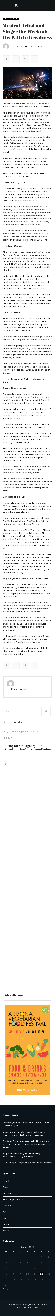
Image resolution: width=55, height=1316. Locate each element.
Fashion (7, 1205)
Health (6, 1180)
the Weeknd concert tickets (24, 568)
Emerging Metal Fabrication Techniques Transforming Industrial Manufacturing (24, 1133)
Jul (6, 1289)
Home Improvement (13, 1199)
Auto (5, 1211)
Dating (6, 1224)
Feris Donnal (21, 46)
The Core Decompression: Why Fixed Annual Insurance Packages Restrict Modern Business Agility (27, 1144)
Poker (6, 1230)
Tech (5, 1187)
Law (5, 1218)
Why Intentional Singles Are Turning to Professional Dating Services (23, 1155)
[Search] (46, 711)
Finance (7, 1193)
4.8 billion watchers (13, 106)
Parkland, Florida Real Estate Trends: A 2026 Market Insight (26, 1124)
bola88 (8, 737)
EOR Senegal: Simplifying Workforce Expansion (27, 1162)
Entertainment (11, 19)
